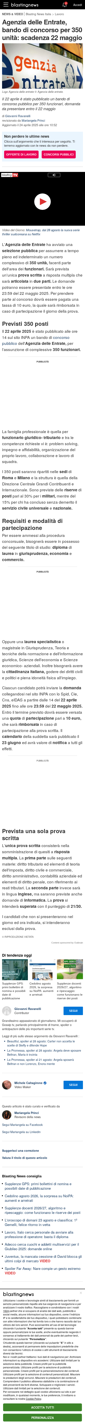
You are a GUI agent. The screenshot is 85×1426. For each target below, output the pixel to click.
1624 (6, 1311)
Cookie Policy (33, 1398)
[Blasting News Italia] (25, 4)
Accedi (77, 5)
